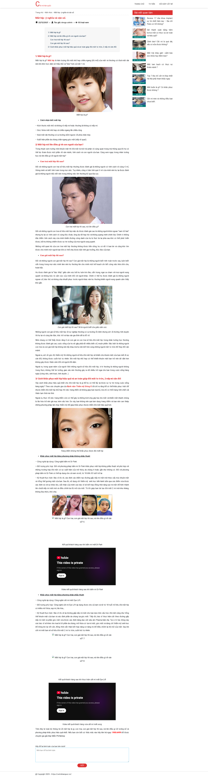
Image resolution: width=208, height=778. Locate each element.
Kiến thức (48, 12)
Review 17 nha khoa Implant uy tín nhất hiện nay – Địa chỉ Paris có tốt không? (160, 21)
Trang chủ (139, 4)
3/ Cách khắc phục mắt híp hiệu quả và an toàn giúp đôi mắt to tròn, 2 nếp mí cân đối (82, 47)
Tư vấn (152, 4)
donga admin (66, 22)
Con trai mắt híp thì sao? (60, 40)
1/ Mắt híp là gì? (54, 32)
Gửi (82, 765)
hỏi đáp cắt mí (166, 4)
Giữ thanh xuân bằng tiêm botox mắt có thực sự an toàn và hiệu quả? (160, 33)
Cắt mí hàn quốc (43, 6)
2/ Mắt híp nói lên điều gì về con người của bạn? (67, 36)
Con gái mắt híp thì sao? (60, 43)
